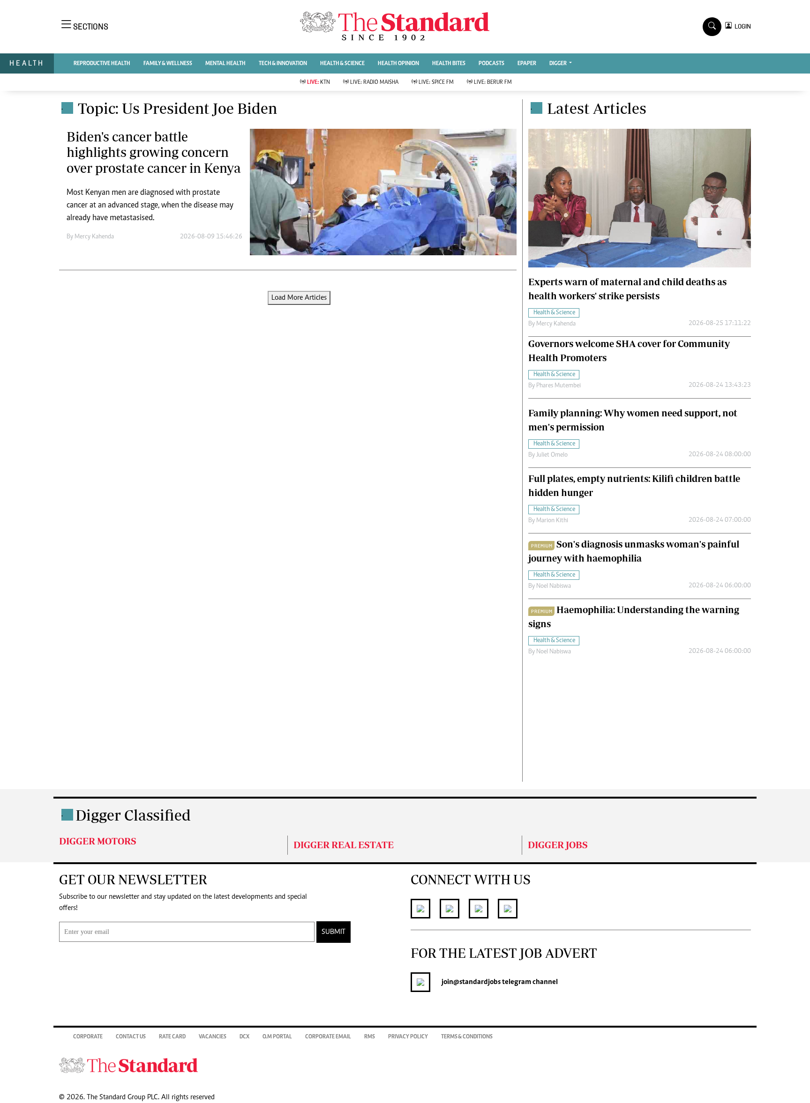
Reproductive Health (102, 64)
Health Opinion (398, 64)
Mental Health (225, 64)
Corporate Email (328, 1037)
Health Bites (448, 64)
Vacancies (212, 1037)
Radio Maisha (374, 82)
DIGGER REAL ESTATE (343, 844)
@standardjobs (477, 982)
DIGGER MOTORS (97, 841)
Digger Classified (133, 815)
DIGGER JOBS (558, 844)
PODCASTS (491, 64)
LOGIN (741, 26)
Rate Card (172, 1037)
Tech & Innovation (283, 64)
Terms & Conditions (467, 1037)
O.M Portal (277, 1037)
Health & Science (342, 64)
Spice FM (436, 82)
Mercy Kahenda (94, 237)
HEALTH (27, 63)
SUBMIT (333, 932)
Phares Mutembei (558, 386)
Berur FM (493, 82)
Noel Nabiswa (553, 586)
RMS (369, 1037)
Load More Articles (299, 298)
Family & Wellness (167, 64)
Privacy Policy (408, 1037)
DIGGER (558, 64)
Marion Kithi (552, 521)
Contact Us (131, 1037)
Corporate (88, 1037)
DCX (244, 1037)
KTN (318, 82)
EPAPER (527, 64)
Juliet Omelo (552, 455)
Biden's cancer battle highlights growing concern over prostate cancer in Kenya (154, 152)
